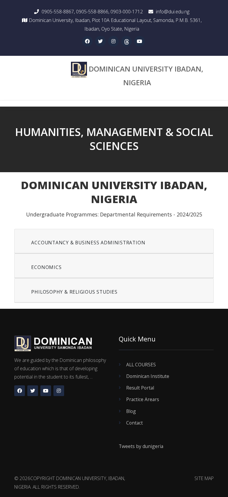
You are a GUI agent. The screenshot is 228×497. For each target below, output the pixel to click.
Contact (134, 423)
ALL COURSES (141, 364)
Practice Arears (142, 399)
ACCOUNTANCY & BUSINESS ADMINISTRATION (88, 242)
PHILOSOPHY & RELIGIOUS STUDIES (74, 292)
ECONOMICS (46, 267)
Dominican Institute (147, 376)
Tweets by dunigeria (141, 446)
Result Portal (140, 387)
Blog (131, 411)
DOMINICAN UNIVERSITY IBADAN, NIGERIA (146, 75)
